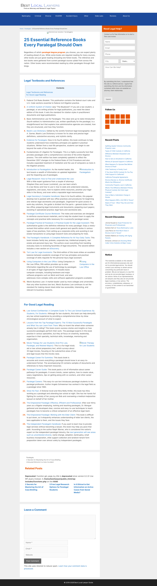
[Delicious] (128, 122)
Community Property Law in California (118, 185)
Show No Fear (33, 391)
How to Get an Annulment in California (118, 159)
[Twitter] (107, 116)
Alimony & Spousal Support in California (119, 161)
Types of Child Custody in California (117, 151)
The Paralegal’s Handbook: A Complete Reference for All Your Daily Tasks (58, 238)
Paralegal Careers (34, 381)
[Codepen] (107, 122)
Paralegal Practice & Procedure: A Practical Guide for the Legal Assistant (58, 223)
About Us (126, 16)
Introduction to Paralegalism (39, 169)
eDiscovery (54, 248)
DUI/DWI (58, 16)
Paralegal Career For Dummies (40, 358)
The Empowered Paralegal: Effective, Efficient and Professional (54, 403)
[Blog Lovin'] (128, 116)
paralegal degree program (53, 52)
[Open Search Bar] (134, 22)
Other (86, 16)
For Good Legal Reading (36, 95)
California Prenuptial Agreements (116, 177)
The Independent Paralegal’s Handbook (44, 424)
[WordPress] (117, 116)
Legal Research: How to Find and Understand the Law (50, 179)
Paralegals (28, 28)
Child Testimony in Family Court (116, 169)
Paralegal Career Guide (37, 369)
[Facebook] (112, 116)
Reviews (113, 16)
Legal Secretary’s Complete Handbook (43, 196)
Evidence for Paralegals (37, 140)
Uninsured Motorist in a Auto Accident (40, 462)
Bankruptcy (26, 16)
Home (21, 28)
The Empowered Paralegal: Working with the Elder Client (51, 415)
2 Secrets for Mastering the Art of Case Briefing (43, 460)
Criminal (38, 16)
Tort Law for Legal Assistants (39, 252)
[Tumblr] (107, 127)
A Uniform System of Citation (39, 107)
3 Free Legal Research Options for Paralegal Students (59, 487)
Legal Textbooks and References (39, 92)
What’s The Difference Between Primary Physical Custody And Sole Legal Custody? (119, 190)
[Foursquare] (117, 122)
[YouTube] (123, 116)
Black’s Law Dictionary (36, 131)
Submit (108, 99)
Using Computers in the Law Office (42, 262)
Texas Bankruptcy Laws (125, 228)
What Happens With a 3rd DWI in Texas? (119, 200)
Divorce (48, 16)
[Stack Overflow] (112, 122)
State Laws (99, 16)
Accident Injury (71, 16)
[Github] (123, 122)
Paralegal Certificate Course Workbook (43, 214)
